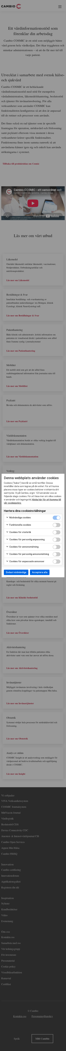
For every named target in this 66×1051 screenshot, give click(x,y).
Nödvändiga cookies (20, 517)
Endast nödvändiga (16, 572)
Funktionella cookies (20, 525)
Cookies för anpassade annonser (26, 561)
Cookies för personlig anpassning (27, 539)
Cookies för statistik (20, 532)
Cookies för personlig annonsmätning (29, 554)
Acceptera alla (39, 572)
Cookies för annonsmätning (23, 547)
